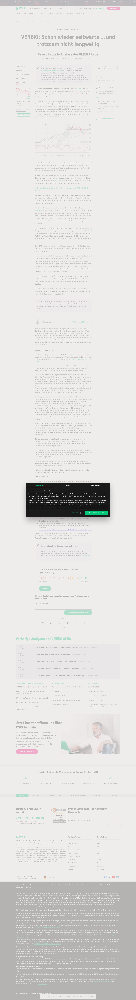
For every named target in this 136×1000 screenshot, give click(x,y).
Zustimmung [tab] (40, 485)
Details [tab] (68, 485)
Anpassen (75, 513)
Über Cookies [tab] (95, 485)
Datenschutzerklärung (70, 507)
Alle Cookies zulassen (96, 513)
